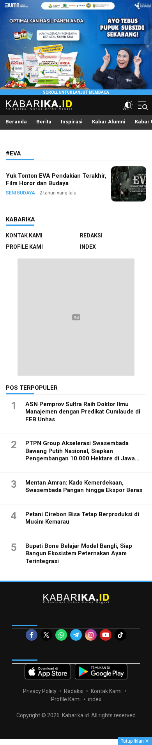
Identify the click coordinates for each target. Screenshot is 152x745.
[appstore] (48, 671)
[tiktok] (120, 635)
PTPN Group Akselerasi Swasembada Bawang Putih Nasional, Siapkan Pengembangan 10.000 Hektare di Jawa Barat (80, 455)
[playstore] (101, 671)
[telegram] (76, 635)
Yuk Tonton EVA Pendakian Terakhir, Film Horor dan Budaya (56, 179)
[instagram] (91, 635)
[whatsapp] (61, 635)
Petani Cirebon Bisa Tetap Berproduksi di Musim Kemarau (82, 518)
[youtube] (105, 635)
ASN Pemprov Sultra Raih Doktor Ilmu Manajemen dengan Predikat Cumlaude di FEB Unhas (82, 412)
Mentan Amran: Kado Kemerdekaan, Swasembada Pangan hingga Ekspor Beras (83, 486)
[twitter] (46, 635)
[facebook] (31, 635)
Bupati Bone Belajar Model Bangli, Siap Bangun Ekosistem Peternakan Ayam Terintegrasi (78, 553)
